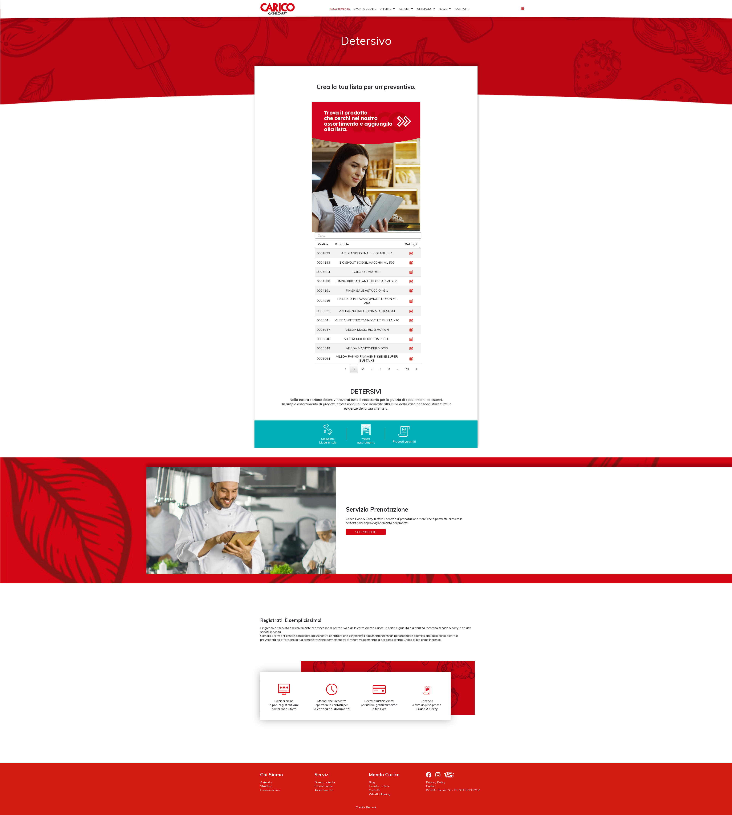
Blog (372, 782)
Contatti (374, 790)
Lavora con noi (270, 790)
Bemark (371, 807)
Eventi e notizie (379, 786)
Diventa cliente (325, 782)
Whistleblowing (379, 794)
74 (407, 369)
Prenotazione (324, 786)
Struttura (266, 786)
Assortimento (324, 790)
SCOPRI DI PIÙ (365, 532)
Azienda (266, 782)
